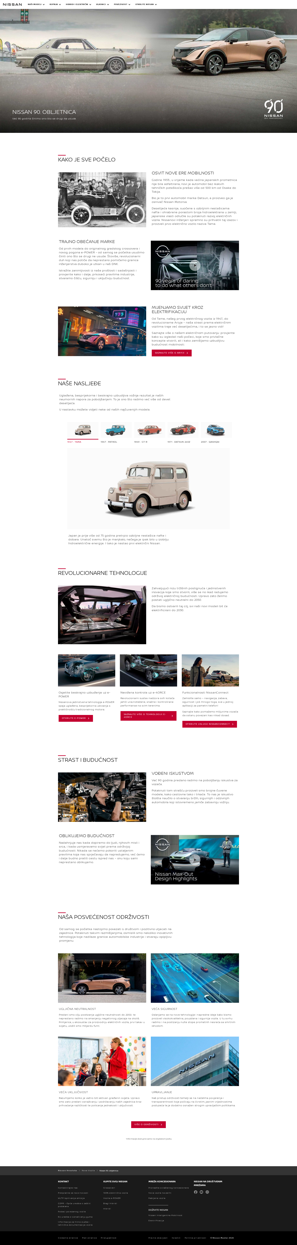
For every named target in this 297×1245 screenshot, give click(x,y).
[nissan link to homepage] (12, 4)
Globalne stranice (68, 1238)
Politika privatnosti (195, 1238)
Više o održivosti (146, 1124)
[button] (36, 4)
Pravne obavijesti (158, 1238)
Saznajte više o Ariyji (170, 353)
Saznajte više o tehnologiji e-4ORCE (145, 715)
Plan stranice (89, 1238)
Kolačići (176, 1238)
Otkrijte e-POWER (74, 718)
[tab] (82, 432)
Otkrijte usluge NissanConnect (208, 724)
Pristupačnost (109, 1238)
